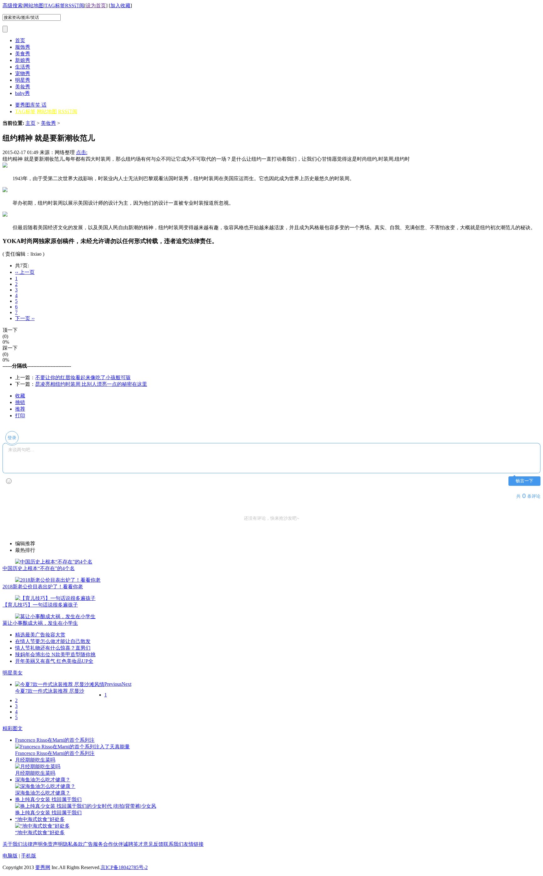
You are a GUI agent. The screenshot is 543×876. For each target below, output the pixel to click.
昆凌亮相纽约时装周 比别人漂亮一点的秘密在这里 (91, 384)
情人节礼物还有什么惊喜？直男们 (52, 648)
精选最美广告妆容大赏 (40, 634)
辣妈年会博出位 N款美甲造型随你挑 (55, 654)
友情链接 (194, 844)
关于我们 (13, 844)
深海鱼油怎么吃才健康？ (42, 779)
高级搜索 (13, 5)
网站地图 (34, 5)
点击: (81, 152)
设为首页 (96, 5)
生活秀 (22, 66)
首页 (20, 40)
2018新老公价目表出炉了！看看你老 (43, 586)
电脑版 (10, 855)
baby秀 (22, 93)
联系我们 (173, 844)
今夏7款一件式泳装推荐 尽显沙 (49, 691)
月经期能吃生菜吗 (35, 759)
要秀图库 (25, 105)
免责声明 (53, 844)
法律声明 (33, 844)
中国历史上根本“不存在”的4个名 (39, 568)
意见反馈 (153, 844)
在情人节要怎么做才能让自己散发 (52, 641)
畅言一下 (524, 481)
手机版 (28, 855)
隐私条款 (73, 844)
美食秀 (22, 53)
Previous (113, 684)
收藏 (20, 395)
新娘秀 (22, 60)
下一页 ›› (25, 318)
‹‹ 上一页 (25, 272)
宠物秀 (22, 73)
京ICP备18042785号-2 (124, 867)
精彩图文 (13, 728)
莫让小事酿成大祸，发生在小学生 (40, 623)
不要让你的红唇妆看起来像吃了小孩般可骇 (83, 377)
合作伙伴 (113, 844)
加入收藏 (120, 5)
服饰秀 (22, 47)
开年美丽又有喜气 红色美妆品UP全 (54, 661)
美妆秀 (22, 86)
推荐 (20, 409)
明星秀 (22, 80)
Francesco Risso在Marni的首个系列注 (55, 740)
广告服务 (93, 844)
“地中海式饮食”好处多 (40, 819)
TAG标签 (55, 5)
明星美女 (13, 672)
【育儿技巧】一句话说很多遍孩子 (40, 604)
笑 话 (41, 105)
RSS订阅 (74, 5)
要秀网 (42, 867)
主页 (30, 123)
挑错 (20, 402)
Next (126, 684)
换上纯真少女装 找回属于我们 (48, 799)
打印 (20, 415)
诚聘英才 (133, 844)
